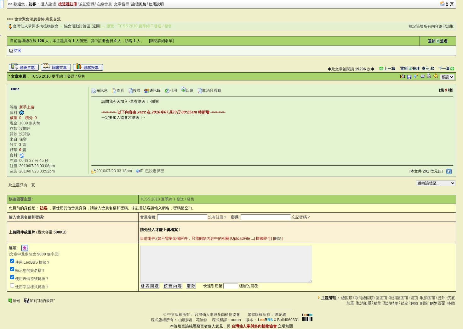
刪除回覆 (437, 303)
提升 (441, 298)
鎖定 (404, 303)
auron (236, 320)
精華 (377, 303)
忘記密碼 (86, 4)
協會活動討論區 (77, 26)
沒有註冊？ (217, 217)
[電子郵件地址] (21, 155)
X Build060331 (278, 320)
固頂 (414, 298)
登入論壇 (48, 4)
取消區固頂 (398, 298)
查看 (120, 90)
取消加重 (363, 303)
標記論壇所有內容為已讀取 (431, 26)
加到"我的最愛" (42, 301)
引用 (173, 90)
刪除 (278, 238)
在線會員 (104, 4)
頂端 (16, 301)
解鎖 (414, 303)
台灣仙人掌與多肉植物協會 (35, 26)
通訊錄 (155, 90)
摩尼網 (280, 314)
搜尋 (136, 90)
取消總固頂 (364, 298)
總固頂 (346, 298)
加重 (350, 303)
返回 (96, 26)
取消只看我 (211, 90)
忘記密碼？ (301, 217)
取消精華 (390, 303)
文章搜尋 (121, 4)
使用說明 (156, 4)
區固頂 (381, 298)
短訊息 (102, 90)
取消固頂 (427, 298)
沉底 (451, 298)
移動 (451, 303)
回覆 (189, 90)
